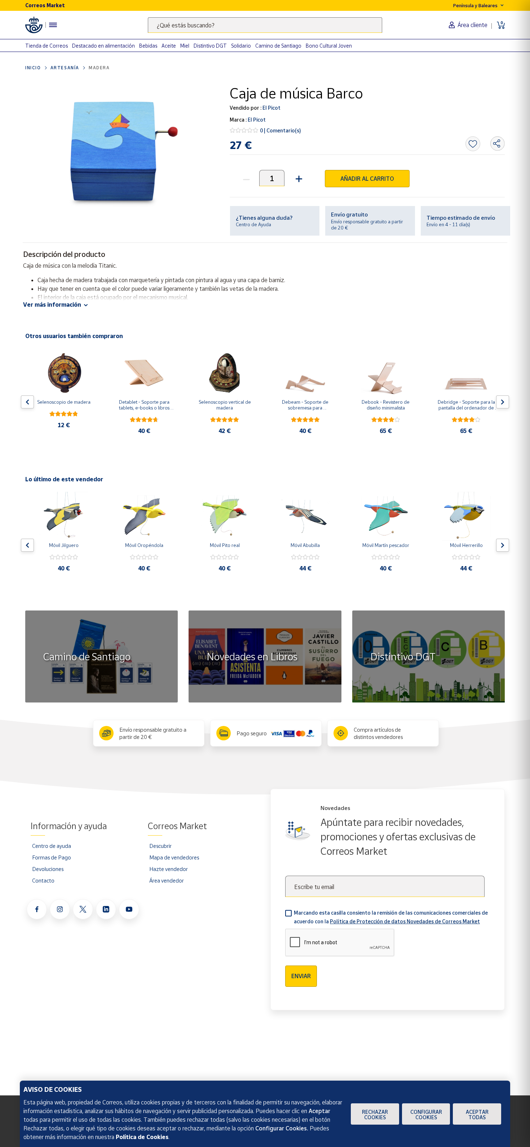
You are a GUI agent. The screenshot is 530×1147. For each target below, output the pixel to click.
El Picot (271, 108)
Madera (99, 67)
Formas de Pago (51, 857)
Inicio (33, 67)
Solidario (241, 46)
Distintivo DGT (210, 46)
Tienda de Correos (46, 46)
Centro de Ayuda (253, 224)
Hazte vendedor (168, 869)
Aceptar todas (477, 1114)
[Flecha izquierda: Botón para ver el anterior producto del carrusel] (27, 401)
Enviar (301, 976)
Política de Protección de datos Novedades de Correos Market (405, 921)
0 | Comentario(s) (280, 130)
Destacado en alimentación (103, 46)
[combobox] (265, 25)
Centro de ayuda (51, 845)
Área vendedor (166, 880)
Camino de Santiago (278, 46)
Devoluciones (47, 869)
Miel (184, 46)
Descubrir (160, 845)
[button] (298, 178)
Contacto (43, 880)
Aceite (169, 46)
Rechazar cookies (375, 1114)
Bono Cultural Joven (329, 46)
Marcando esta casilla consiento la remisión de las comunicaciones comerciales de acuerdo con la (391, 917)
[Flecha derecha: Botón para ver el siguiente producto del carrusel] (502, 401)
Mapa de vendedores (174, 857)
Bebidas (148, 46)
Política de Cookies (142, 1137)
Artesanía (64, 67)
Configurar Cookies (426, 1114)
